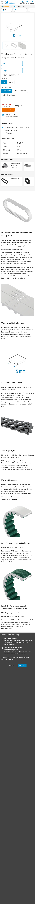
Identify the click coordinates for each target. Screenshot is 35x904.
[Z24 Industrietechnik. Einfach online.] (10, 2)
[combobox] (12, 63)
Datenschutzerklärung (7, 659)
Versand (12, 106)
